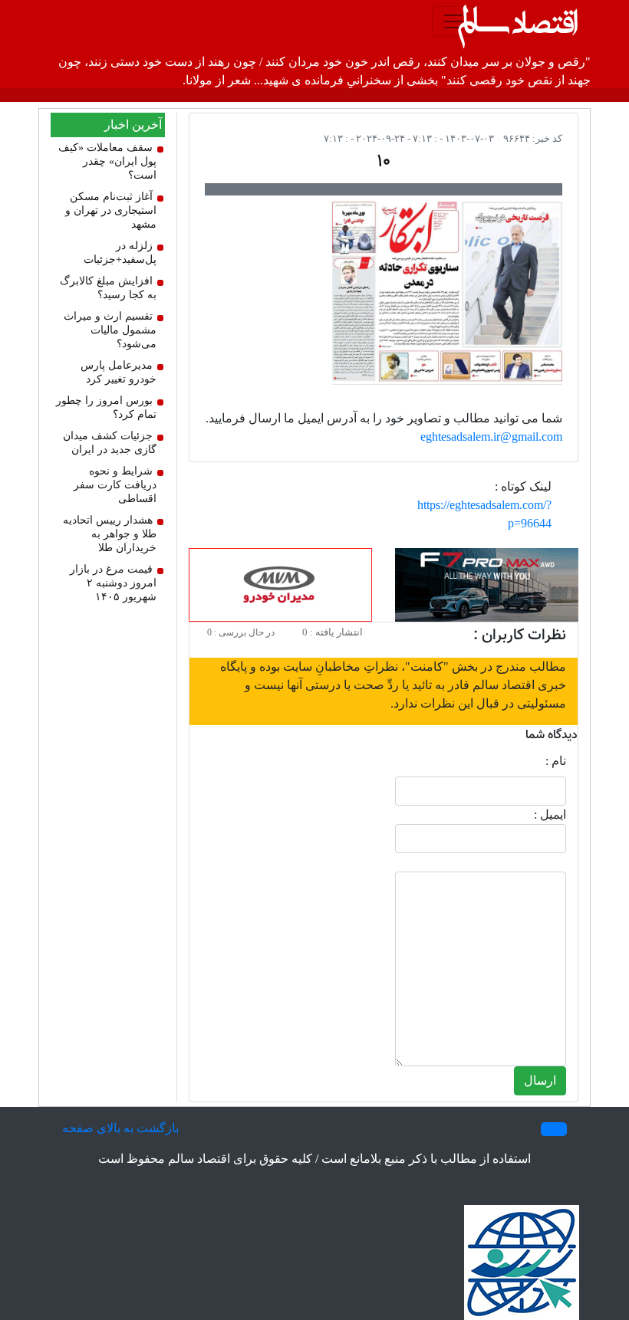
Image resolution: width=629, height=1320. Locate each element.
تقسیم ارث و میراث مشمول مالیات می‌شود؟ (110, 330)
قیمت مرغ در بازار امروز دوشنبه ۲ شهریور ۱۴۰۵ (113, 583)
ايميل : (550, 814)
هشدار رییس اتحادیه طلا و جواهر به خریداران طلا (109, 533)
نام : (555, 760)
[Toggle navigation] (453, 21)
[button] (554, 1129)
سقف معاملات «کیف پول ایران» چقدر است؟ (107, 161)
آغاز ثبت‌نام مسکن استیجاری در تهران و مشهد (110, 210)
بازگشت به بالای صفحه (120, 1127)
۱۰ (383, 162)
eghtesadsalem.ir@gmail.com (491, 436)
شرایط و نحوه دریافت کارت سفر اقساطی (115, 484)
